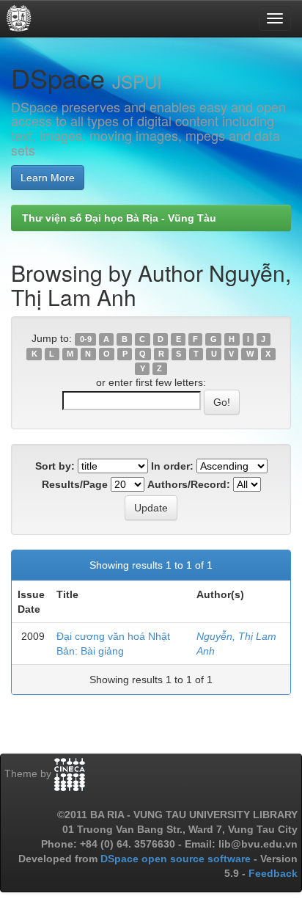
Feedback (273, 873)
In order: (172, 466)
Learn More (48, 177)
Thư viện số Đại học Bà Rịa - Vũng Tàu (119, 218)
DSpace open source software (177, 858)
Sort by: (55, 466)
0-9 (86, 339)
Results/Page (75, 484)
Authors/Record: (188, 484)
